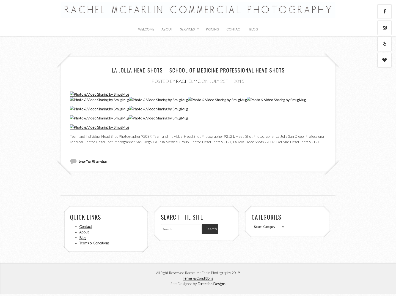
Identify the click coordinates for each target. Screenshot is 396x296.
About (167, 29)
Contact (234, 29)
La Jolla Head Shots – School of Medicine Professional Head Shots (198, 70)
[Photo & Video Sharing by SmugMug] (99, 94)
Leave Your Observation (93, 161)
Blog (253, 29)
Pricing (212, 29)
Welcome (146, 29)
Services (187, 29)
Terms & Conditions (94, 243)
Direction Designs (212, 283)
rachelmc (188, 81)
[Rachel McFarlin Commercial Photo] (198, 12)
